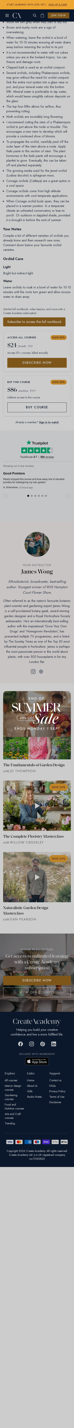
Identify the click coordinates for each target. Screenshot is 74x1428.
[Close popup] (64, 697)
